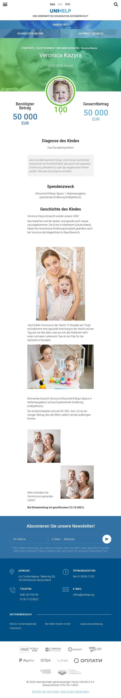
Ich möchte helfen (30, 33)
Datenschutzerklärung (91, 624)
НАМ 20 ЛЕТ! (60, 24)
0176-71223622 (29, 599)
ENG (52, 4)
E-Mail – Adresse (63, 539)
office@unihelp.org (83, 594)
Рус (67, 4)
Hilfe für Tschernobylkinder (23, 624)
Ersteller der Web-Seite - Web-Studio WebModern (60, 691)
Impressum (15, 628)
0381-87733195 (29, 594)
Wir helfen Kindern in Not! (57, 624)
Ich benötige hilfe (90, 33)
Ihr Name (20, 539)
